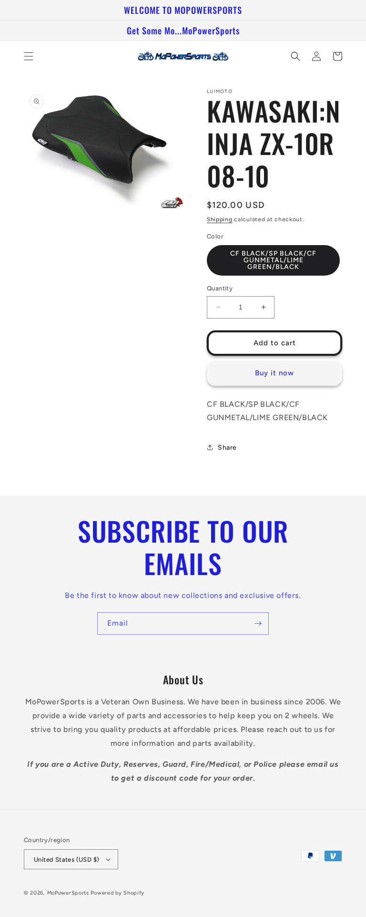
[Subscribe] (257, 623)
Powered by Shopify (117, 893)
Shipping (220, 219)
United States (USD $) (66, 859)
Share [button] (227, 447)
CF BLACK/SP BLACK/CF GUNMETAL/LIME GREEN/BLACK (273, 260)
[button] (28, 56)
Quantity (220, 288)
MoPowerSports (68, 893)
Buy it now (274, 373)
